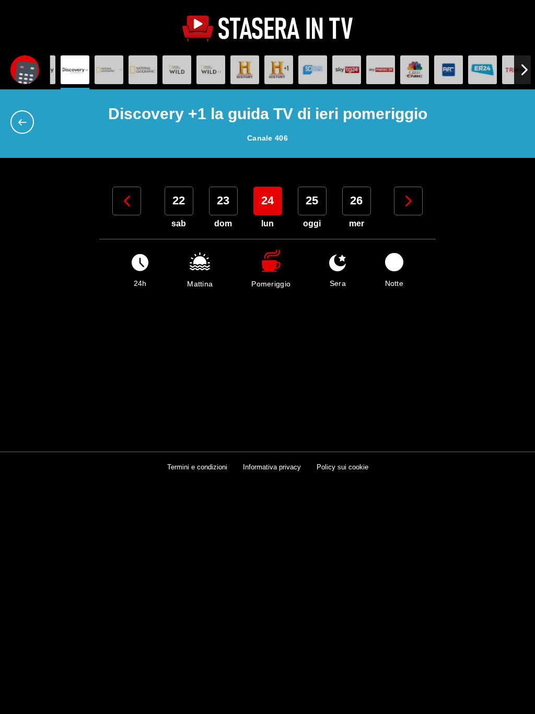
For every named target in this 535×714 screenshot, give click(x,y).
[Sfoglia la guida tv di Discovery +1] (75, 69)
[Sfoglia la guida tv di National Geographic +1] (143, 69)
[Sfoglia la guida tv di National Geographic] (109, 69)
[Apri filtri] (24, 69)
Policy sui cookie (342, 467)
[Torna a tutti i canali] (24, 122)
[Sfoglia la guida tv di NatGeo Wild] (176, 69)
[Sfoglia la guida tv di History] (244, 69)
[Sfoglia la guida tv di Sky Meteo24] (380, 69)
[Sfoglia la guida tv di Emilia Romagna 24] (482, 69)
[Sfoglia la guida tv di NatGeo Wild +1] (210, 69)
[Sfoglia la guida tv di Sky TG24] (346, 69)
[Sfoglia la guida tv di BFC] (448, 69)
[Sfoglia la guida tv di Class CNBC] (414, 69)
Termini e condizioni (197, 467)
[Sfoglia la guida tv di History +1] (278, 69)
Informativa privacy (272, 467)
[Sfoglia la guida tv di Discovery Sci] (312, 69)
